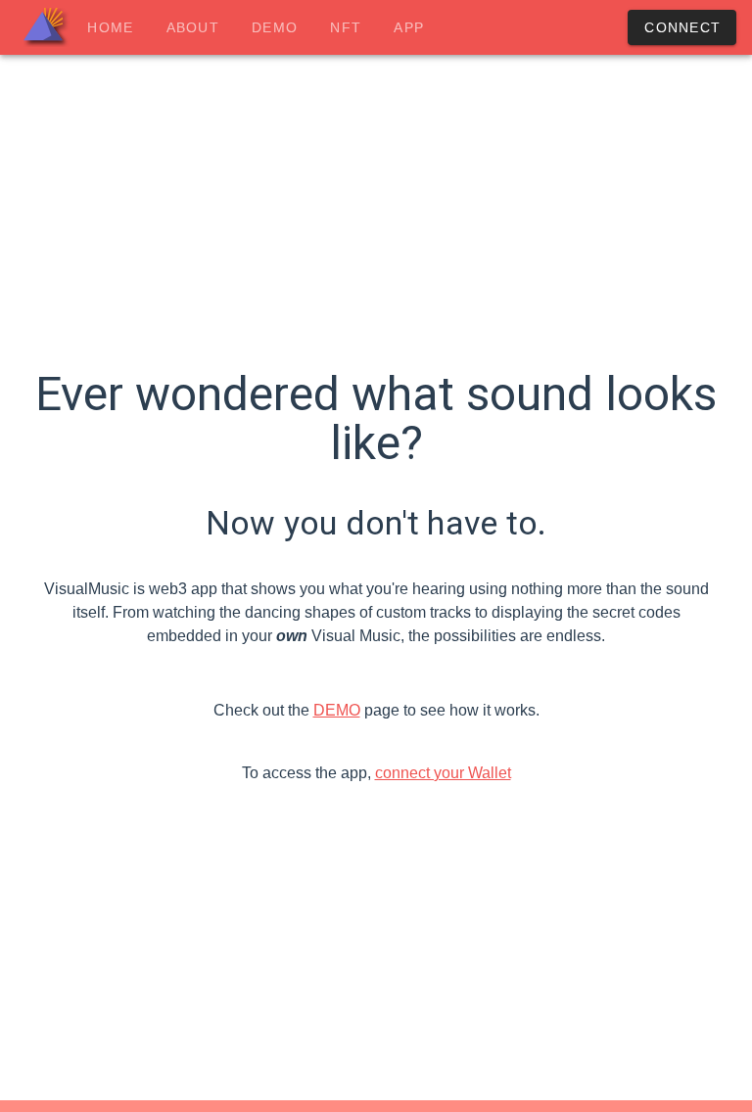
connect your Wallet (443, 772)
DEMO (336, 710)
